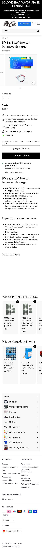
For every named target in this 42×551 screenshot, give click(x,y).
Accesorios (6, 477)
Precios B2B (24, 24)
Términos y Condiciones (26, 479)
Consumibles (7, 480)
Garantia (24, 475)
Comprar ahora (21, 155)
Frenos (4, 470)
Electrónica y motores (11, 474)
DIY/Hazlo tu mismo (10, 483)
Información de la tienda (14, 172)
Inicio (4, 38)
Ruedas (5, 464)
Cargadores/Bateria (10, 467)
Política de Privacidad (30, 484)
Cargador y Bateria (23, 341)
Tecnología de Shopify (10, 546)
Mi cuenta (25, 487)
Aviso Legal (25, 464)
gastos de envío (11, 141)
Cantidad (6, 94)
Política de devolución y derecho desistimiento (30, 469)
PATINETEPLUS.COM (25, 296)
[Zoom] (33, 82)
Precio (5, 105)
